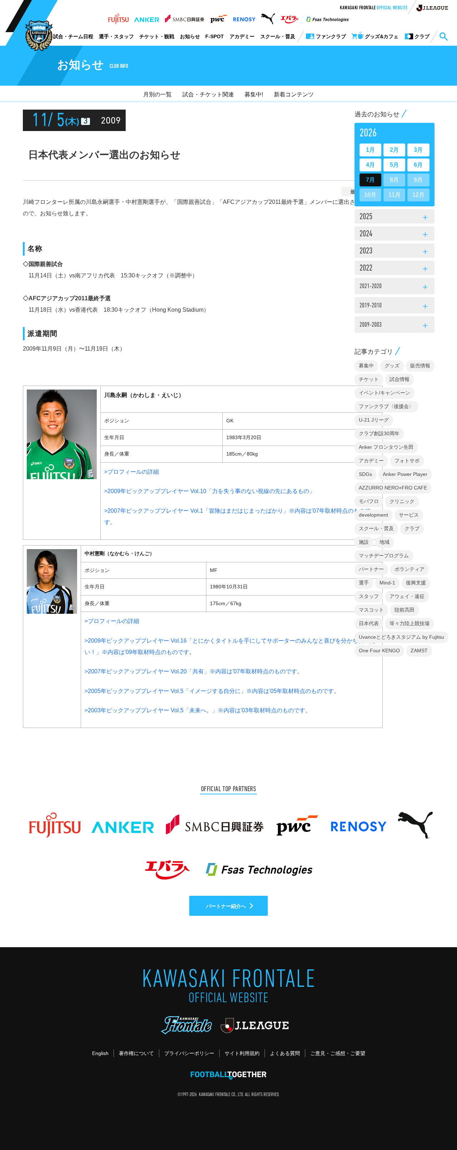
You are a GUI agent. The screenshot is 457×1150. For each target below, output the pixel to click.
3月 (418, 150)
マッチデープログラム (384, 555)
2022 (395, 268)
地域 (385, 542)
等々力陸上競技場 (410, 623)
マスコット (371, 610)
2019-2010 (395, 306)
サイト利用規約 (242, 1053)
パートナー (371, 569)
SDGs (365, 474)
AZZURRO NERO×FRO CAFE (393, 488)
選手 (364, 583)
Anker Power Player (405, 474)
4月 (370, 165)
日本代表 (369, 623)
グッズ (392, 365)
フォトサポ (407, 460)
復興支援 (416, 583)
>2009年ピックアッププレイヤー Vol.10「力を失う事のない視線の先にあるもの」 (209, 491)
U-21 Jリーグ (374, 420)
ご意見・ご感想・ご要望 (337, 1053)
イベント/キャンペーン (384, 393)
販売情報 (420, 365)
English (100, 1053)
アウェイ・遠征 (407, 596)
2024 (395, 234)
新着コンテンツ (294, 94)
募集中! (254, 94)
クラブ (412, 528)
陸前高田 (405, 610)
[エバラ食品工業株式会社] (289, 16)
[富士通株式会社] (118, 16)
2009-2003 (395, 326)
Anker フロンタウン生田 (386, 447)
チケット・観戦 (156, 36)
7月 (370, 180)
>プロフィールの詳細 (131, 472)
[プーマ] (268, 16)
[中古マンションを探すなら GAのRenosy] (244, 16)
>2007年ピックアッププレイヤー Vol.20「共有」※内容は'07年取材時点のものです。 (194, 671)
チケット (369, 379)
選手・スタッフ (116, 36)
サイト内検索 (443, 37)
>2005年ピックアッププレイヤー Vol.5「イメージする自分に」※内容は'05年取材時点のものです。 (212, 691)
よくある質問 (285, 1053)
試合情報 (400, 379)
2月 (394, 150)
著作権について (136, 1053)
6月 (418, 165)
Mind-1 (387, 583)
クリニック (402, 501)
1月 (370, 150)
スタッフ (369, 596)
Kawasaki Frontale (373, 8)
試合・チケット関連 (208, 94)
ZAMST (419, 650)
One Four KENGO (379, 650)
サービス (409, 515)
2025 (395, 217)
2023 (395, 251)
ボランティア (410, 569)
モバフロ (369, 501)
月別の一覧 (157, 94)
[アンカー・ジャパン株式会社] (147, 16)
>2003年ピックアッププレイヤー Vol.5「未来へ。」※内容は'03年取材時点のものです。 (198, 710)
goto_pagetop (434, 1124)
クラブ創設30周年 (379, 433)
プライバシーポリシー (189, 1053)
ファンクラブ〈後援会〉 (386, 406)
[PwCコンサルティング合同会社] (218, 16)
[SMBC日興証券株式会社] (184, 16)
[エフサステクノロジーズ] (327, 16)
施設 (364, 542)
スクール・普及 (277, 36)
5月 (394, 165)
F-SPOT (214, 36)
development (373, 515)
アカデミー (242, 36)
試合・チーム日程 (73, 36)
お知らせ (190, 36)
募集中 (366, 365)
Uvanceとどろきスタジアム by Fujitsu (401, 637)
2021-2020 (395, 287)
